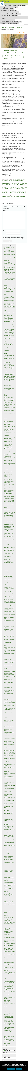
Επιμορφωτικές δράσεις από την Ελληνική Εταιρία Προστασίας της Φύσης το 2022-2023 (9, 641)
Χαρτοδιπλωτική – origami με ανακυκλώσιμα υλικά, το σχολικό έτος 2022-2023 (9, 690)
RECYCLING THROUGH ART (18, 191)
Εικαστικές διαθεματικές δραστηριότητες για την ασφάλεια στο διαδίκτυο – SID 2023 (9, 702)
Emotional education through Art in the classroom (10, 13)
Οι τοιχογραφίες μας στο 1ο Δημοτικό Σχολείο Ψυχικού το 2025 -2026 (9, 293)
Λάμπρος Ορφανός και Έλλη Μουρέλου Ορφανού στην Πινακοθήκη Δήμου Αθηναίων (8, 523)
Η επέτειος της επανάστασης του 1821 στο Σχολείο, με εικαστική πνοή (9, 973)
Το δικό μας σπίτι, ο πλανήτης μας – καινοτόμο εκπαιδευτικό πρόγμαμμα (9, 506)
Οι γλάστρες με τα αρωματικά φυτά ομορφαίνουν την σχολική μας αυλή (9, 626)
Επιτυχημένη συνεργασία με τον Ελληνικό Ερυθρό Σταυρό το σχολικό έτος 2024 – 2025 (9, 380)
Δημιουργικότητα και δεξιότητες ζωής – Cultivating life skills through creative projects (9, 928)
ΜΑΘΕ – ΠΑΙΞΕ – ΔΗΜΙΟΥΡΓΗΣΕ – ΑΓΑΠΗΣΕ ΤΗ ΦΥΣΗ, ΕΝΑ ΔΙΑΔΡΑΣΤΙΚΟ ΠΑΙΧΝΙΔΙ (9, 948)
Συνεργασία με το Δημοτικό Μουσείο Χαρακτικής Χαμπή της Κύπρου (9, 777)
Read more (18, 1069)
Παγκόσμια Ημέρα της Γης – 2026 (9, 312)
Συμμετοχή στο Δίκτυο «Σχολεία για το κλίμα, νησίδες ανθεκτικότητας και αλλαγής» (9, 453)
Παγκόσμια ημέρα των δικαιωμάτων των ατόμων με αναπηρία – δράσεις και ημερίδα (9, 741)
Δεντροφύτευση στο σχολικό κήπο (9, 496)
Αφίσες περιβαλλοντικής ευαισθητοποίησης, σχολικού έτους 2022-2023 (9, 764)
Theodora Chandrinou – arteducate (11, 28)
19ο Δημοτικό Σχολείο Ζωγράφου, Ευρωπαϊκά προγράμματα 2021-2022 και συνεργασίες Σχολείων (9, 885)
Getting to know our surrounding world (10, 50)
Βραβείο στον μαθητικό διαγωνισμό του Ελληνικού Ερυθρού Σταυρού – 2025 (9, 340)
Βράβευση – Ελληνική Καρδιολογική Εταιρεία (9, 23)
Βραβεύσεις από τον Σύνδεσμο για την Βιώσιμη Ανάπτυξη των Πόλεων (9, 394)
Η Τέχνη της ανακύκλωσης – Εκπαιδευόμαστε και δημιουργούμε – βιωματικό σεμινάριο (9, 555)
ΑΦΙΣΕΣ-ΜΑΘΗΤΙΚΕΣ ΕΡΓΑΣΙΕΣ (19, 5)
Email (4, 233)
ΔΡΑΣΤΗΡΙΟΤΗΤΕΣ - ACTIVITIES (16, 195)
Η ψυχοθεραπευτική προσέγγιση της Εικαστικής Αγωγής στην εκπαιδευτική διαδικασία (13, 56)
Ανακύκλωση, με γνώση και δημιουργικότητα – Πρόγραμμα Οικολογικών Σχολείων (9, 329)
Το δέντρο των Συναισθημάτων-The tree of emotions (16, 52)
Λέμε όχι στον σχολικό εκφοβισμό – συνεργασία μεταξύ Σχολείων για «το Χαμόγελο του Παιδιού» (9, 512)
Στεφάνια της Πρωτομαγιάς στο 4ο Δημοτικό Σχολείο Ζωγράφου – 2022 (9, 923)
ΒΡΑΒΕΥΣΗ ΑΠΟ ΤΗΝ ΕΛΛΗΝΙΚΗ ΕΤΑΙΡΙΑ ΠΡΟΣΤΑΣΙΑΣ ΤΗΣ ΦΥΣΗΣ (9, 662)
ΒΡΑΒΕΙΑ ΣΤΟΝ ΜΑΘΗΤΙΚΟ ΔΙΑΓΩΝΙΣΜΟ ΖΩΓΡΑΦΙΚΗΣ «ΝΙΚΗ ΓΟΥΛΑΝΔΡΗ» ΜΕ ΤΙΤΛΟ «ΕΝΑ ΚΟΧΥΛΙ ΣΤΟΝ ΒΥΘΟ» (9, 477)
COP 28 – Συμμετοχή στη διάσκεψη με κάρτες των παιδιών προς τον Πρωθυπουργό (9, 562)
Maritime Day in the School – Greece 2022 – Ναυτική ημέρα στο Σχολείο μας (9, 890)
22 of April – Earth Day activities (9, 945)
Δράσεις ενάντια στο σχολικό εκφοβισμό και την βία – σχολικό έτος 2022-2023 (9, 698)
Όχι (13, 1069)
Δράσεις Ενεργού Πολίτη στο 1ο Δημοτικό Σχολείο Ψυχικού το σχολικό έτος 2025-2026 (9, 318)
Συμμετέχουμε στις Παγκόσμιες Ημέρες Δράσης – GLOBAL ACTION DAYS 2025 (9, 368)
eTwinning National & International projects (9, 7)
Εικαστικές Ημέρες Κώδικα (8, 397)
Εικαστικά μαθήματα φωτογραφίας (9, 943)
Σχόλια (25, 32)
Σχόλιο (4, 210)
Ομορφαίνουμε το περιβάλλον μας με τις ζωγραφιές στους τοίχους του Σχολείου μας (9, 621)
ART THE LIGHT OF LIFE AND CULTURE (9, 188)
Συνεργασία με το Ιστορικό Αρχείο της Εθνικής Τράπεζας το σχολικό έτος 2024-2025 (9, 434)
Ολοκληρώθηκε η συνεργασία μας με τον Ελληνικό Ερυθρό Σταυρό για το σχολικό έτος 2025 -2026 (9, 273)
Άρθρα (21, 32)
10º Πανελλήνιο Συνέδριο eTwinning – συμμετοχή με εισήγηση (8, 448)
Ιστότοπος (5, 235)
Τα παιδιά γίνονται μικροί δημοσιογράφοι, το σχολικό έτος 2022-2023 (9, 667)
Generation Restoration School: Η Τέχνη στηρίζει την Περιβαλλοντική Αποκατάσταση (9, 259)
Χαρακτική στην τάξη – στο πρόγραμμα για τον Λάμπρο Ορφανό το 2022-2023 (8, 658)
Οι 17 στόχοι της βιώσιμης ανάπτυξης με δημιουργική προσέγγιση (8, 1013)
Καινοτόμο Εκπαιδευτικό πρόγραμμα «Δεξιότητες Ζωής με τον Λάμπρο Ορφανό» (9, 288)
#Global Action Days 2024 (8, 509)
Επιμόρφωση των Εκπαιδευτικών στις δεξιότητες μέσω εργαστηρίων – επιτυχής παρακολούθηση (9, 760)
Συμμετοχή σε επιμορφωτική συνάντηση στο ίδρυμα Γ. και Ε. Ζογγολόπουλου (9, 782)
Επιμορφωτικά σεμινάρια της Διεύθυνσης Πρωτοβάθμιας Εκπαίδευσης (8, 630)
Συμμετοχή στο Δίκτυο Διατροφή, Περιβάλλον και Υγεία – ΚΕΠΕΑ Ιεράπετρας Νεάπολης (9, 501)
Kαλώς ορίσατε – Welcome (6, 5)
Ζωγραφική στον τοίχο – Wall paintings (8, 10)
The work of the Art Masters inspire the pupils (9, 12)
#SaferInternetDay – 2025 (8, 402)
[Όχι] (26, 1066)
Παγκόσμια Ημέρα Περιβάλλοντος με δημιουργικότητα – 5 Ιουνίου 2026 (9, 297)
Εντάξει (9, 1069)
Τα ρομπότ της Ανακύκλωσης (8, 964)
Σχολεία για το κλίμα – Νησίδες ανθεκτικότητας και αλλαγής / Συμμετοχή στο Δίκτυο (9, 856)
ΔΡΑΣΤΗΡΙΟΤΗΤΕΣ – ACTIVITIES (7, 8)
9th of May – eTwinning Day (8, 917)
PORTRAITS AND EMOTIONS (7, 191)
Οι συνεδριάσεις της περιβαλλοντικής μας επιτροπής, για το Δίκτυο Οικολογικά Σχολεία (9, 749)
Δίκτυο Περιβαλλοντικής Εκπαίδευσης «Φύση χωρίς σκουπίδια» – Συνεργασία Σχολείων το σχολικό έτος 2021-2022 (9, 872)
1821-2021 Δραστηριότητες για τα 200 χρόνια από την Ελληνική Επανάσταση (9, 1036)
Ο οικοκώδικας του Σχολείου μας (9, 498)
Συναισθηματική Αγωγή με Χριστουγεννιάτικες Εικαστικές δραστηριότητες (9, 1031)
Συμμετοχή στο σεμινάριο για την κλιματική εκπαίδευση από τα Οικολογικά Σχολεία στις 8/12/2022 (9, 737)
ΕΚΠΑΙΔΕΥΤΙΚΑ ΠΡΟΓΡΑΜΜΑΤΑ (7, 196)
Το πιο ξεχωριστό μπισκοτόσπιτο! (9, 1045)
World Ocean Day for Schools (9, 882)
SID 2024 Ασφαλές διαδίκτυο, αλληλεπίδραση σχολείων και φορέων (9, 550)
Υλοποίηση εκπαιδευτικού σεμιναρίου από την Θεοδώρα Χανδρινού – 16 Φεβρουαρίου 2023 (9, 681)
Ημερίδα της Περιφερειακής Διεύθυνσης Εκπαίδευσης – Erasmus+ (8, 729)
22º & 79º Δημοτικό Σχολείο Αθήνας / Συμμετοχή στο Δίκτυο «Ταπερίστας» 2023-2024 (9, 517)
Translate (5, 1052)
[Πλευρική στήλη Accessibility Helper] (1, 3)
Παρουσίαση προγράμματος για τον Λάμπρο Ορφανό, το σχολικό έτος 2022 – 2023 (9, 602)
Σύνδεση (7, 1)
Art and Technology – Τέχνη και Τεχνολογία (9, 15)
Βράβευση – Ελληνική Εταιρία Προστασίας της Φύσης (11, 21)
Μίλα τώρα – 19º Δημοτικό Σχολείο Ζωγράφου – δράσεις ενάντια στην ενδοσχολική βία (9, 993)
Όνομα (4, 230)
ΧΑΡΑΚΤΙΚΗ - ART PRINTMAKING (19, 196)
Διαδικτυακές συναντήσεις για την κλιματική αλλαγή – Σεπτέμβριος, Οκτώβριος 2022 (9, 831)
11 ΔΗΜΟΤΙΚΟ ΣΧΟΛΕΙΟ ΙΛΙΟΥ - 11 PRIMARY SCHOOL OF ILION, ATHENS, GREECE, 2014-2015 (14, 182)
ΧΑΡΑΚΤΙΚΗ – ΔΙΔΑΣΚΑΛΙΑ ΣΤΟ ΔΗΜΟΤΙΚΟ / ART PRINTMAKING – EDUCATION (13, 18)
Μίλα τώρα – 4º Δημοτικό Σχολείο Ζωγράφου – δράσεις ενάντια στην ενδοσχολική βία (9, 997)
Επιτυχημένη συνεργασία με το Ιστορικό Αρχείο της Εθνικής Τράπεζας (9, 284)
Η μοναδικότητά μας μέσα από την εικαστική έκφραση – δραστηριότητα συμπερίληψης (9, 438)
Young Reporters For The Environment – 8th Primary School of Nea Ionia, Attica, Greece (9, 373)
